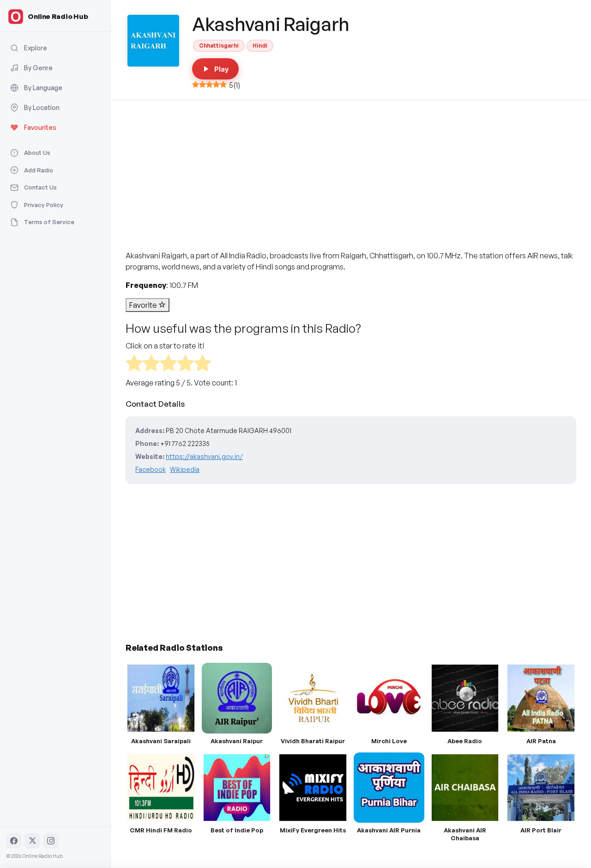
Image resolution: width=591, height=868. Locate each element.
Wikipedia (184, 469)
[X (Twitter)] (32, 840)
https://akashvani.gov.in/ (204, 456)
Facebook (150, 469)
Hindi (260, 45)
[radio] (134, 364)
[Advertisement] (351, 169)
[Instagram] (50, 840)
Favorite (143, 305)
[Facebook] (13, 840)
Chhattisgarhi (219, 45)
